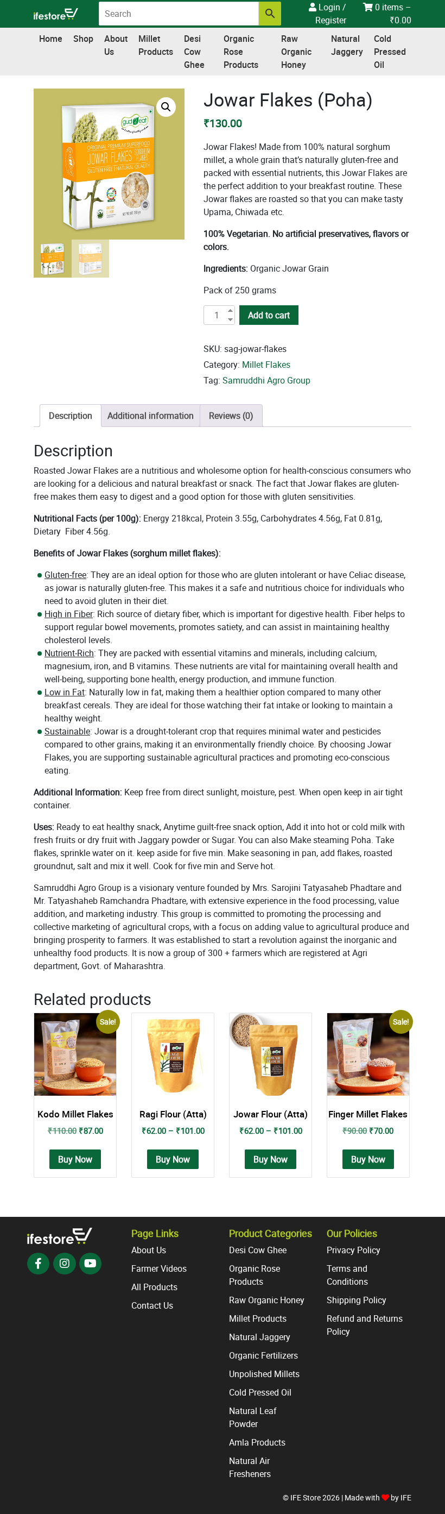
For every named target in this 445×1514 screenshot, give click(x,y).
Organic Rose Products (241, 52)
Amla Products (257, 1442)
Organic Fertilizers (263, 1355)
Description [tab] (70, 416)
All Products (154, 1287)
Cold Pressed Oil (390, 52)
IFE (405, 1497)
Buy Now (75, 1159)
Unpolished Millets (264, 1374)
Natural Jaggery (347, 45)
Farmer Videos (159, 1268)
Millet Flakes (266, 364)
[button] (166, 107)
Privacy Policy (353, 1250)
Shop (83, 39)
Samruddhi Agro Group (266, 380)
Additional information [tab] (150, 416)
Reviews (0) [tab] (231, 416)
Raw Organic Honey (296, 52)
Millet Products (155, 45)
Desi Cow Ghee (194, 52)
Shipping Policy (356, 1300)
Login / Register (330, 13)
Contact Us (152, 1305)
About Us (116, 45)
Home (50, 39)
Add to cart (269, 315)
